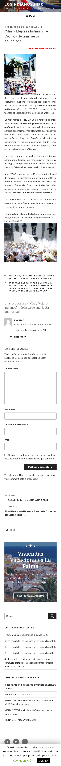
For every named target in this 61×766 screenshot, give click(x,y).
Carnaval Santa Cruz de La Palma (30, 283)
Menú (32, 16)
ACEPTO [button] (43, 761)
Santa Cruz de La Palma (36, 278)
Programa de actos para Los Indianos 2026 (26, 635)
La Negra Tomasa (39, 286)
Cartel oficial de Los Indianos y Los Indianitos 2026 (30, 641)
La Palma (27, 276)
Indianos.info (10, 684)
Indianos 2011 (17, 286)
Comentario (12, 368)
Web (7, 439)
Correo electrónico (16, 424)
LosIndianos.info (24, 4)
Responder (20, 336)
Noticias (40, 276)
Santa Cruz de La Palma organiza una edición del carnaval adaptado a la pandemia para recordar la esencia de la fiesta (28, 663)
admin (38, 27)
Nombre (9, 409)
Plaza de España (28, 288)
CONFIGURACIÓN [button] (23, 760)
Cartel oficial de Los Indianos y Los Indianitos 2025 (30, 647)
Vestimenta (26, 694)
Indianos (14, 276)
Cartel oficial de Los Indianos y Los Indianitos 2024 (30, 653)
